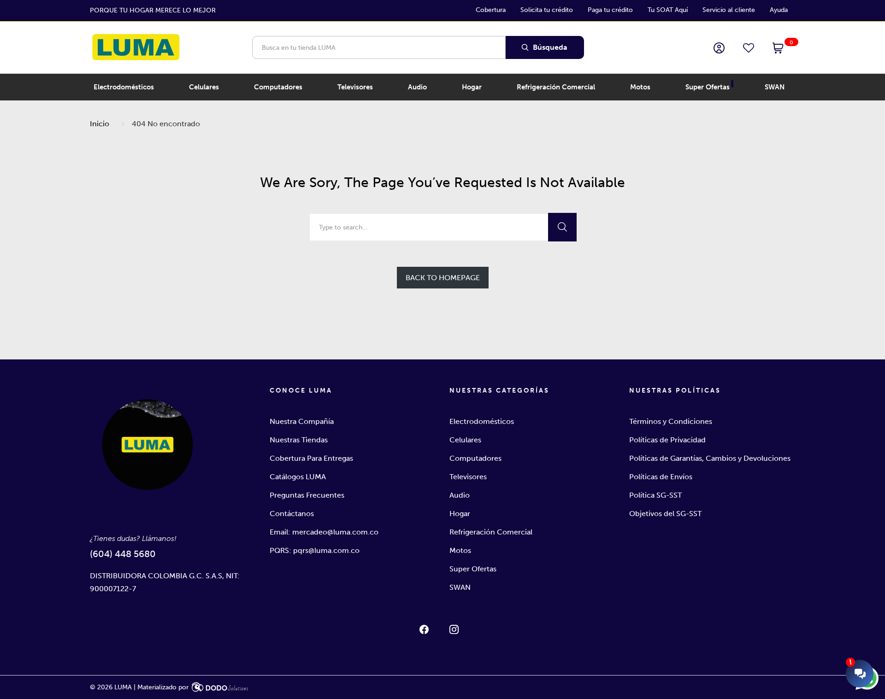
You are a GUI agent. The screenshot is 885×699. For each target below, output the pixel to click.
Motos (460, 550)
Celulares (465, 439)
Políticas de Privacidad (667, 439)
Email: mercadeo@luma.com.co (324, 532)
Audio (459, 495)
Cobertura (491, 10)
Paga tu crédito (610, 10)
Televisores (468, 476)
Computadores (475, 458)
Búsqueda (549, 47)
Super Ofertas (472, 568)
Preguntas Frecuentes (307, 495)
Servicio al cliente (728, 10)
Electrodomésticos (481, 421)
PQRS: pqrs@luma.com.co (315, 550)
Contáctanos (292, 513)
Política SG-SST (655, 495)
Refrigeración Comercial (490, 532)
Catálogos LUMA (298, 476)
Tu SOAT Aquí (668, 10)
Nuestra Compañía (302, 421)
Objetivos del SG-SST (665, 513)
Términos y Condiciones (670, 421)
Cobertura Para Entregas (311, 458)
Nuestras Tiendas (299, 439)
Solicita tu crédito (546, 10)
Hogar (459, 513)
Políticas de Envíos (660, 476)
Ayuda (779, 10)
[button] (778, 48)
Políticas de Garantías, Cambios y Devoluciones (710, 458)
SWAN (460, 587)
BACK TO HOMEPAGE (443, 277)
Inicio (99, 123)
